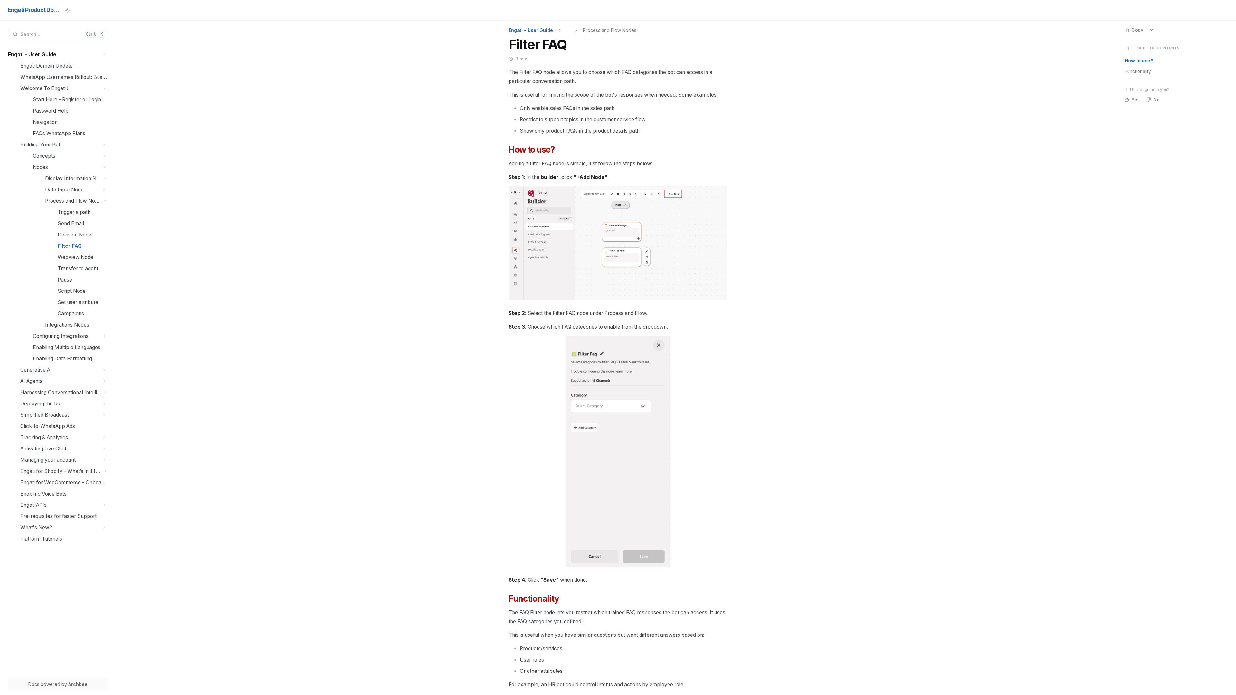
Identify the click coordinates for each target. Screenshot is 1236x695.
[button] (104, 54)
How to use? (1139, 60)
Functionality (1138, 71)
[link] (58, 54)
